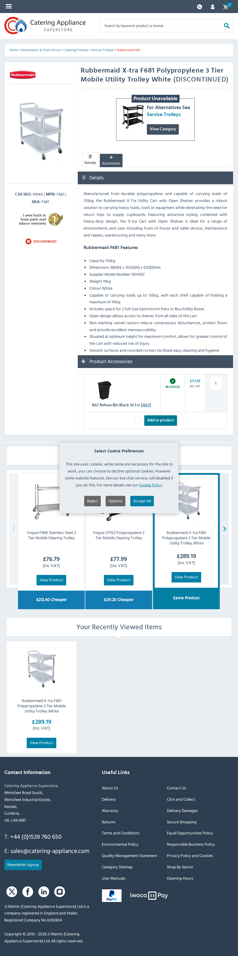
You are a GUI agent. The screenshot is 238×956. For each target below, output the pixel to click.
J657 (146, 405)
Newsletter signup (23, 864)
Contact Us (176, 788)
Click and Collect (181, 799)
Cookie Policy (150, 484)
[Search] (227, 25)
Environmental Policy (120, 844)
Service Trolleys (102, 50)
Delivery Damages (182, 810)
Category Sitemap (117, 867)
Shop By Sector (180, 867)
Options (115, 501)
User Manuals (113, 878)
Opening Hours (180, 878)
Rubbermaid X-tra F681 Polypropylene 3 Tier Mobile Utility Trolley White (41, 705)
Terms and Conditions (121, 833)
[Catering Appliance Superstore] (45, 25)
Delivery (109, 799)
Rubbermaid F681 (128, 50)
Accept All (142, 501)
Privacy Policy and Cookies (190, 855)
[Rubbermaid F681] (41, 131)
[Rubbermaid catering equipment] (23, 75)
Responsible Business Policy (191, 844)
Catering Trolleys (76, 50)
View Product (51, 580)
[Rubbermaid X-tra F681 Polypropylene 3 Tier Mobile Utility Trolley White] (41, 669)
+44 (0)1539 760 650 (36, 836)
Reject (92, 501)
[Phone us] (199, 6)
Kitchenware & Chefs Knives (41, 50)
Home (14, 50)
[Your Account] (212, 6)
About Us (110, 788)
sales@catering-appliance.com (49, 850)
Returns (109, 822)
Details (90, 162)
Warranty (110, 810)
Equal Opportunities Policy (190, 833)
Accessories (111, 163)
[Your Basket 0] (225, 6)
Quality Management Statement (129, 855)
